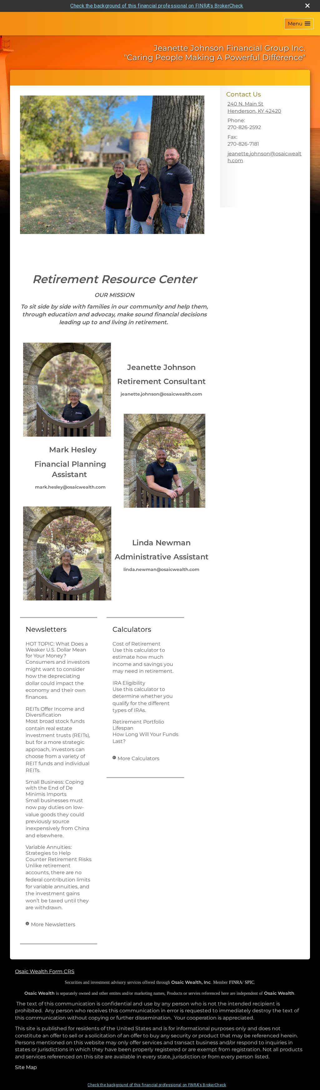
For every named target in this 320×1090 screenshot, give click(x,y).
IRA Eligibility (128, 683)
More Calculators (138, 758)
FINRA (235, 982)
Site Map (26, 1067)
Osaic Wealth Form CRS (44, 971)
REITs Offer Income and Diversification (55, 712)
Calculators (131, 629)
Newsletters (46, 629)
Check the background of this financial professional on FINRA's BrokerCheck (156, 6)
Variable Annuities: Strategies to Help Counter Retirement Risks (59, 853)
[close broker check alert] (307, 5)
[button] (299, 23)
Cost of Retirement (136, 644)
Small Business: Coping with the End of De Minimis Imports (55, 788)
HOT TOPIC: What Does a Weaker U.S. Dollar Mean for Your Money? (57, 650)
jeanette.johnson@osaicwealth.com (265, 157)
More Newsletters (53, 924)
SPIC (249, 982)
